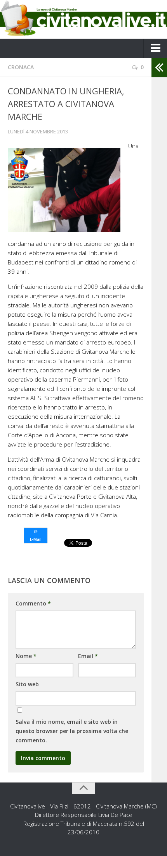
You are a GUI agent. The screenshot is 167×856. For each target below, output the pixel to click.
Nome (26, 656)
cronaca (21, 67)
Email (88, 656)
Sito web (27, 684)
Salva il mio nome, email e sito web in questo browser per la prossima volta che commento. (72, 731)
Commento (33, 603)
